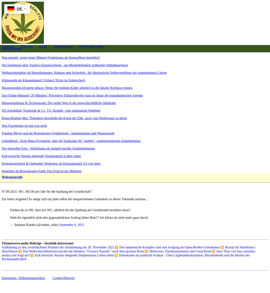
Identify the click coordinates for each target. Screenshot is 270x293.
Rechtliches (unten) (92, 46)
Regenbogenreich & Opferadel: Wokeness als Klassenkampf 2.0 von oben (51, 163)
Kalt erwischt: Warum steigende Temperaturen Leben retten (41, 156)
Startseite (8, 46)
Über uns (26, 46)
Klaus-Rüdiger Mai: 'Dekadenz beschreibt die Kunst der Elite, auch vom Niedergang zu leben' (64, 118)
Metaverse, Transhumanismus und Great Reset (180, 251)
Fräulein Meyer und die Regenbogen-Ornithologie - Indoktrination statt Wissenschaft (58, 133)
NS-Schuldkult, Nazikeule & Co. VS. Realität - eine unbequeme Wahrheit (51, 110)
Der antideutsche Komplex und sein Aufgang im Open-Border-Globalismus (169, 247)
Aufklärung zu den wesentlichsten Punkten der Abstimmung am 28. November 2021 (58, 247)
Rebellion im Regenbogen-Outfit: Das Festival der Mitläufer (42, 171)
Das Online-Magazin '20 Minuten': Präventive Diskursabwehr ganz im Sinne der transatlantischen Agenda (72, 95)
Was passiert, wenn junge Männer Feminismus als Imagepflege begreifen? (51, 57)
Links (43, 46)
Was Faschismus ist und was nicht (24, 125)
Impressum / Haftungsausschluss (23, 278)
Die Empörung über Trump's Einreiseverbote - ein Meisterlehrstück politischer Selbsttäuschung (65, 65)
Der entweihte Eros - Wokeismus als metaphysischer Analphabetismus (48, 148)
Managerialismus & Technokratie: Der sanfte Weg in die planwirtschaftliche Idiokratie (59, 103)
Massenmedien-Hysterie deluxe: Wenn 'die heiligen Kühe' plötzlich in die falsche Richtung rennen (67, 88)
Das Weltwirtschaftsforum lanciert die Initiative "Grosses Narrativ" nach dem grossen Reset (83, 251)
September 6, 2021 (71, 225)
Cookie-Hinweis (63, 278)
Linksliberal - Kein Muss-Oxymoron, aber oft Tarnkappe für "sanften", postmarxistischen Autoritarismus (71, 141)
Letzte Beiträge (12, 48)
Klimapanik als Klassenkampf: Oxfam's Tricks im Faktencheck (43, 80)
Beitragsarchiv (63, 46)
